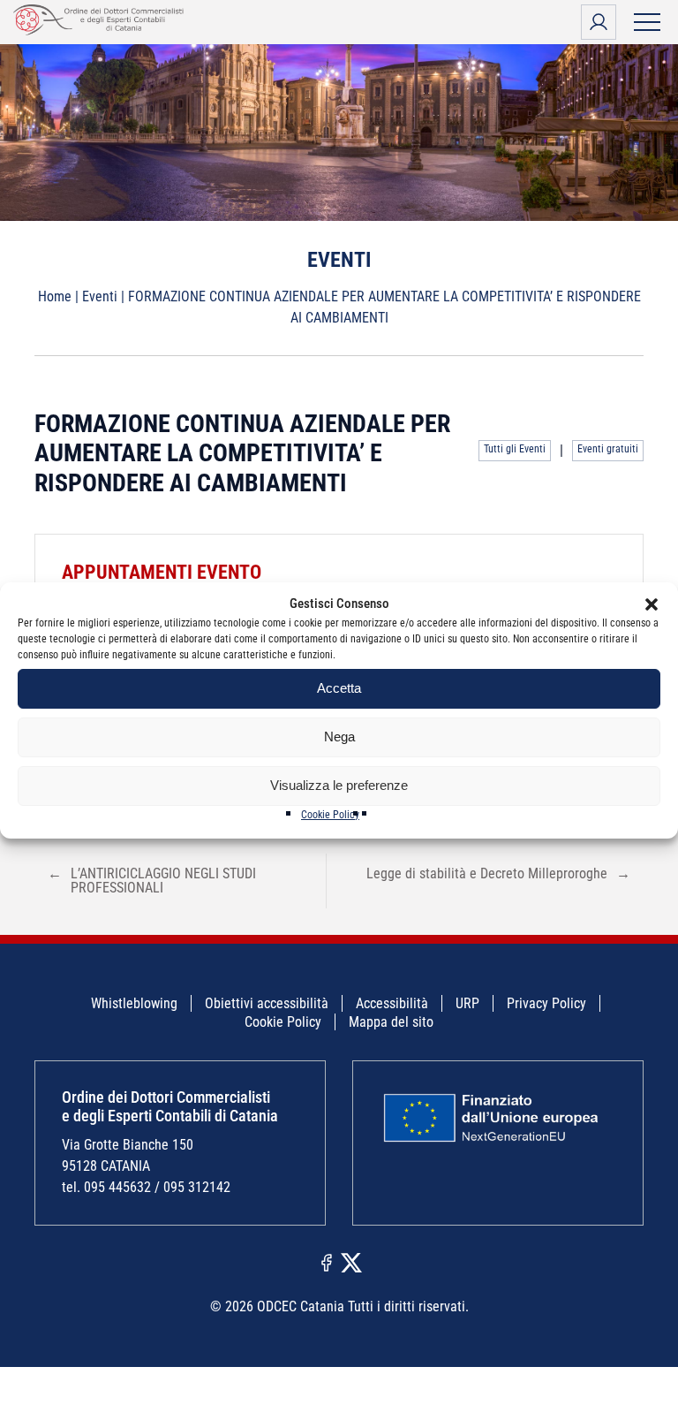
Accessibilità (392, 1003)
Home (55, 296)
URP (467, 1003)
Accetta (339, 687)
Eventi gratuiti (607, 449)
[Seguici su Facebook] (326, 1261)
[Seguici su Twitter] (351, 1261)
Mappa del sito (391, 1022)
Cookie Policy (330, 815)
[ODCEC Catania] (101, 30)
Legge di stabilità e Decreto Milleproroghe (498, 873)
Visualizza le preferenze (339, 785)
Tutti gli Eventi (515, 449)
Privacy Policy (546, 1003)
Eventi (99, 296)
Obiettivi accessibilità (266, 1003)
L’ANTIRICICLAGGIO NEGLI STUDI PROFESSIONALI (152, 880)
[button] (651, 604)
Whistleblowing (134, 1003)
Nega (339, 736)
